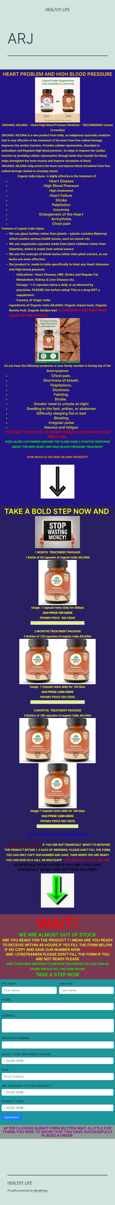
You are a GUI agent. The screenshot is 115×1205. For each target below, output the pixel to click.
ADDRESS (7, 1015)
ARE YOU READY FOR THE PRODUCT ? (26, 1085)
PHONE (6, 999)
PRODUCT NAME (12, 1101)
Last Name (65, 983)
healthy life (57, 9)
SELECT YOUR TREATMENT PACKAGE (26, 1054)
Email (4, 1069)
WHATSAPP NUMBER (15, 1038)
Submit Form (12, 1117)
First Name (8, 983)
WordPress (40, 1190)
